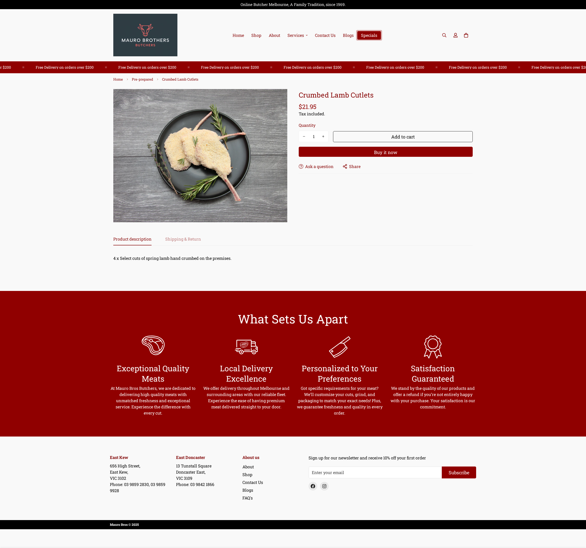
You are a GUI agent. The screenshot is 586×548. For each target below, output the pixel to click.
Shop (256, 35)
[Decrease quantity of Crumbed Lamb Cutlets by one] (304, 136)
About (274, 35)
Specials (369, 35)
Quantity (307, 125)
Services (296, 35)
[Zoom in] (277, 99)
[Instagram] (324, 486)
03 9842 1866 (202, 484)
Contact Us (325, 35)
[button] (466, 35)
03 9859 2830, (137, 484)
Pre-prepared (142, 79)
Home (238, 35)
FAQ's (247, 498)
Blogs (348, 35)
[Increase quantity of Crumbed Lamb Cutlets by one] (323, 136)
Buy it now (385, 152)
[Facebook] (313, 486)
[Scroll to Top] (577, 523)
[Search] (444, 35)
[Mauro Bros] (145, 35)
